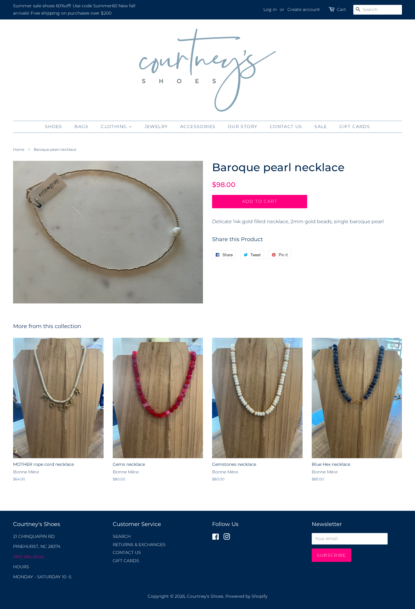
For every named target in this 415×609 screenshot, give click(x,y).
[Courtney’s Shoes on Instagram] (226, 537)
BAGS (81, 126)
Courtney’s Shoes (205, 596)
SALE (320, 126)
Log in (270, 9)
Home (18, 149)
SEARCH (122, 536)
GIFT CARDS (354, 126)
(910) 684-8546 (28, 556)
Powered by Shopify (246, 596)
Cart (341, 9)
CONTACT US (286, 126)
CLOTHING (115, 126)
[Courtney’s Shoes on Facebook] (215, 537)
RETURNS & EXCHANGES (139, 544)
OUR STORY (243, 126)
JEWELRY (156, 126)
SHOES (53, 126)
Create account (303, 9)
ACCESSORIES (197, 126)
